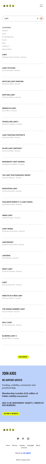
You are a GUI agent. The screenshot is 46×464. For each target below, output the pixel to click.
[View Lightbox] (23, 258)
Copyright (30, 445)
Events (4, 40)
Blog (3, 43)
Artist (4, 34)
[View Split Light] (23, 325)
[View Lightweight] (23, 244)
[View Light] (23, 284)
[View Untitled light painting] (23, 84)
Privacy (14, 445)
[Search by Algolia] (23, 453)
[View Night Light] (23, 271)
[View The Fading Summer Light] (23, 311)
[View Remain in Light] (23, 110)
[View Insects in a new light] (23, 298)
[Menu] (41, 5)
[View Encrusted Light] (23, 191)
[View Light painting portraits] (23, 137)
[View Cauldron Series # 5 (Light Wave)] (23, 204)
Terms (8, 445)
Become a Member (11, 414)
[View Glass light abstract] (23, 150)
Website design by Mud (23, 460)
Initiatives (5, 46)
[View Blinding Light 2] (23, 338)
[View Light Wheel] (23, 231)
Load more (23, 357)
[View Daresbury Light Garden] (23, 164)
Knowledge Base (8, 37)
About (38, 445)
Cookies (22, 445)
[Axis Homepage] (8, 5)
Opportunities (7, 49)
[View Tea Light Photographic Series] (23, 177)
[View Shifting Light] (23, 97)
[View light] (23, 57)
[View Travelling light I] (23, 124)
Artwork (5, 31)
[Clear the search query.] (37, 18)
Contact (24, 448)
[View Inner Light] (23, 217)
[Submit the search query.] (41, 18)
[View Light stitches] (23, 70)
